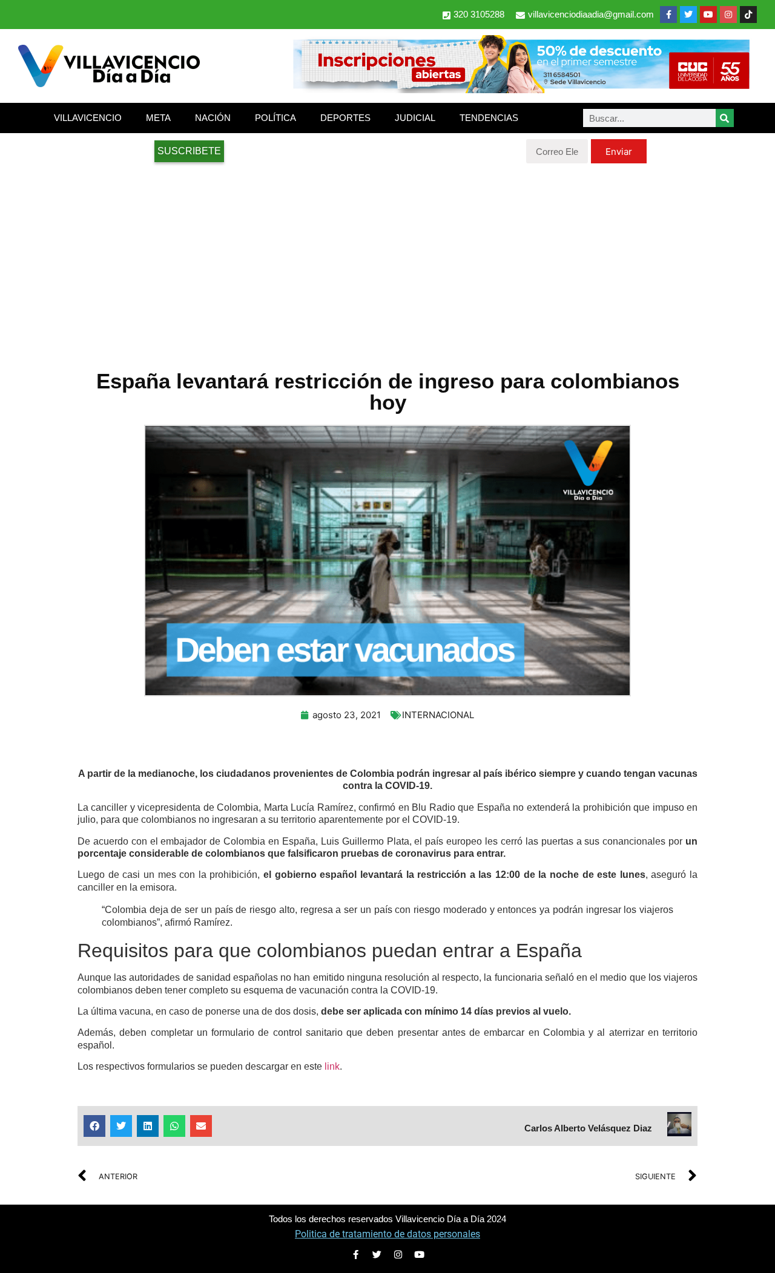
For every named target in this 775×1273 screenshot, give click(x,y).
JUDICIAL (415, 118)
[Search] (725, 118)
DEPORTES (345, 118)
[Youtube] (708, 14)
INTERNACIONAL (438, 715)
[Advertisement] (387, 260)
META (158, 118)
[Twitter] (688, 14)
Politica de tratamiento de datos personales (387, 1234)
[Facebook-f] (668, 14)
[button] (94, 1126)
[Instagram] (728, 14)
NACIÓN (213, 118)
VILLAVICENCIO (88, 118)
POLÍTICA (275, 118)
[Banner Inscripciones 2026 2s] (521, 89)
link (332, 1066)
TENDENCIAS (489, 118)
